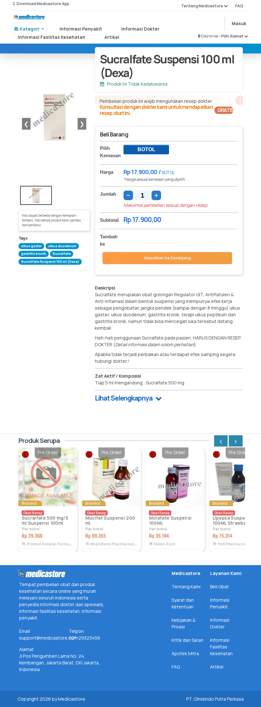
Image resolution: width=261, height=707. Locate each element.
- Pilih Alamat (231, 36)
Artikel (111, 37)
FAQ (239, 6)
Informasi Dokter (140, 29)
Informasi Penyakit (81, 29)
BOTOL (146, 149)
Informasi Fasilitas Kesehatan (51, 37)
